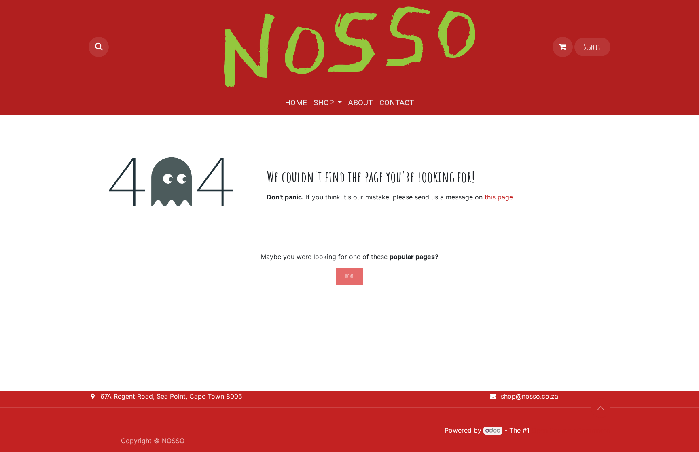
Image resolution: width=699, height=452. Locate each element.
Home (349, 276)
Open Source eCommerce (571, 430)
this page (499, 197)
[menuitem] (296, 103)
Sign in (592, 47)
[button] (99, 47)
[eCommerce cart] (563, 47)
